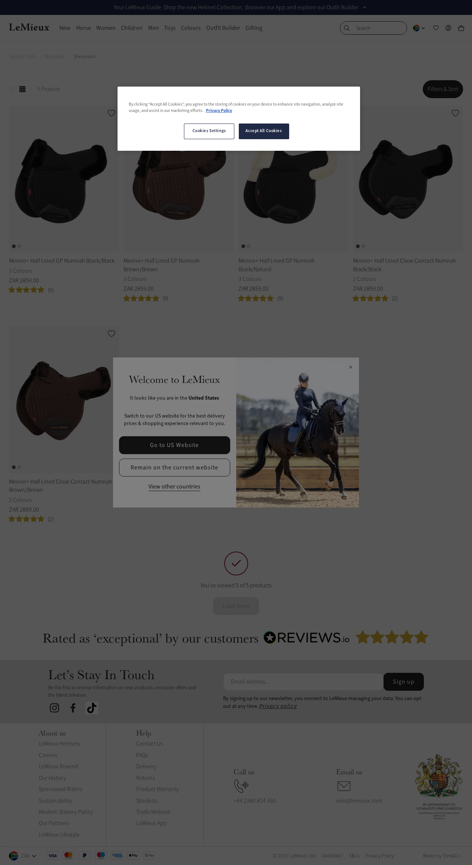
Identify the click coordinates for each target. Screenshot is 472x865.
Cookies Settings (209, 131)
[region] (239, 119)
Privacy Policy (219, 111)
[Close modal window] (350, 367)
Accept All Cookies (264, 131)
